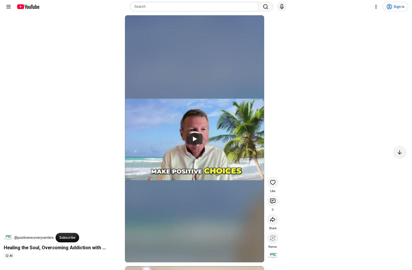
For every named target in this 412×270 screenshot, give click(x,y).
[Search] (265, 6)
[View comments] (272, 201)
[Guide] (8, 7)
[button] (8, 237)
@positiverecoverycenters (34, 237)
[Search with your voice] (282, 6)
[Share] (272, 219)
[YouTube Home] (28, 6)
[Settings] (376, 7)
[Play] (194, 139)
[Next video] (399, 152)
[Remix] (272, 238)
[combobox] (195, 7)
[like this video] (272, 182)
